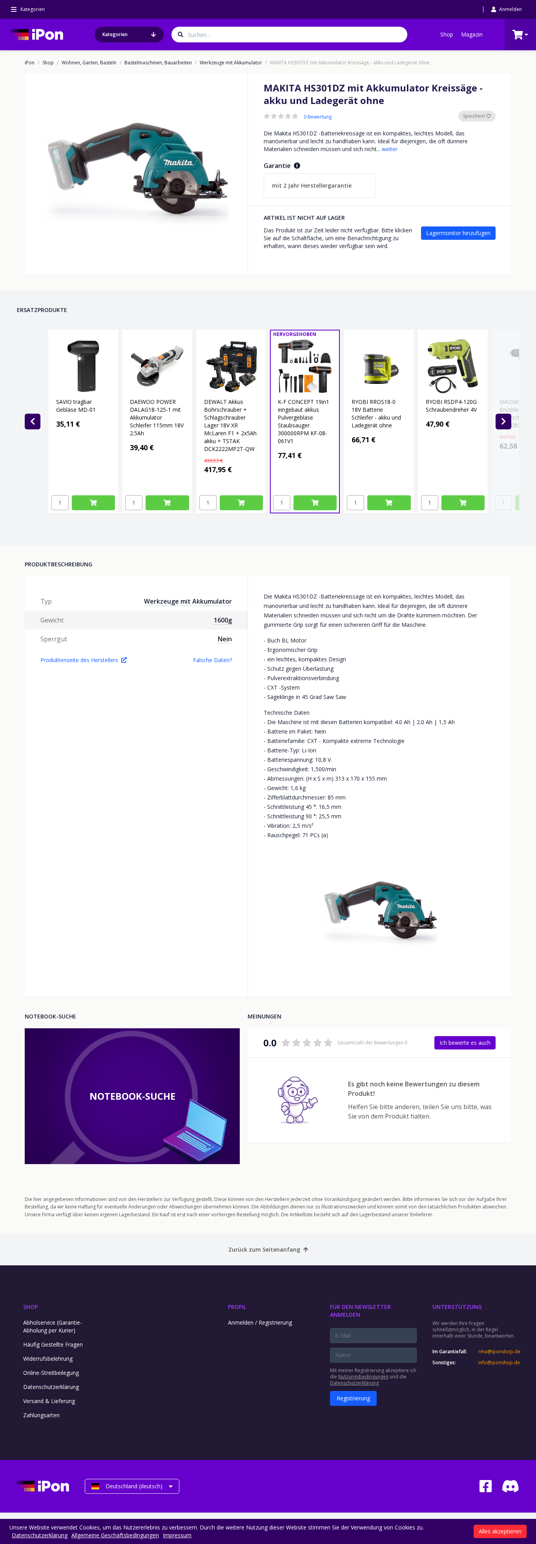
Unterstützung (457, 1306)
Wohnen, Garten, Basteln (89, 63)
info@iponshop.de (498, 1363)
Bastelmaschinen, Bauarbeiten (158, 63)
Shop (446, 34)
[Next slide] (503, 421)
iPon (30, 63)
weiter (389, 149)
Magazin (472, 34)
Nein (225, 639)
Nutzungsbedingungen (363, 1376)
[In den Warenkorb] (93, 502)
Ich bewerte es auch (464, 1042)
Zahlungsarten (41, 1415)
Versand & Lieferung (49, 1401)
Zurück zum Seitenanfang (264, 1249)
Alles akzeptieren (500, 1531)
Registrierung (353, 1398)
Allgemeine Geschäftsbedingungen (115, 1535)
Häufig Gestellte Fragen (53, 1344)
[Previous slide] (32, 421)
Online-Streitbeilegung (51, 1372)
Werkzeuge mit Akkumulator (231, 63)
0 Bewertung (318, 117)
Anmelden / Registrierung (260, 1322)
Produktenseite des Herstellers (79, 660)
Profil (237, 1306)
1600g (223, 620)
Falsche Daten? (212, 660)
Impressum (177, 1535)
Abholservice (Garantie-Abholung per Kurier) (52, 1326)
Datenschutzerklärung (51, 1387)
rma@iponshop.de (498, 1352)
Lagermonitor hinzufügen (458, 233)
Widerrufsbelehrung (48, 1358)
